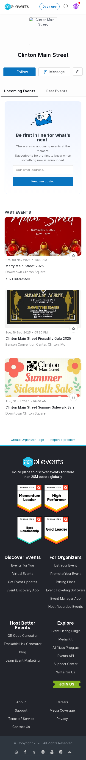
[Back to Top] (70, 751)
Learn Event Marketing (23, 660)
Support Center (66, 664)
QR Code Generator (23, 635)
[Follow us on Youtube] (52, 751)
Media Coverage (62, 710)
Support (21, 710)
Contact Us (21, 727)
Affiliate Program (66, 647)
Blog (22, 652)
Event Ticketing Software (65, 590)
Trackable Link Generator (23, 644)
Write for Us (65, 672)
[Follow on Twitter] (34, 751)
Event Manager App (65, 598)
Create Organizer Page (27, 439)
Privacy (62, 719)
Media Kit (65, 639)
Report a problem (62, 439)
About (21, 702)
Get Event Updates (22, 582)
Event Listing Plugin (65, 631)
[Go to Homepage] (16, 751)
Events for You (22, 565)
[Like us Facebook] (25, 751)
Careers (62, 702)
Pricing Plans (65, 582)
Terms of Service (21, 719)
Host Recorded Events (65, 606)
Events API (66, 656)
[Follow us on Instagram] (43, 751)
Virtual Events (22, 574)
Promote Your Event (65, 574)
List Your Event (65, 565)
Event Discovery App (23, 590)
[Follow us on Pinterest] (61, 751)
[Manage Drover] (7, 7)
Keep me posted (43, 181)
